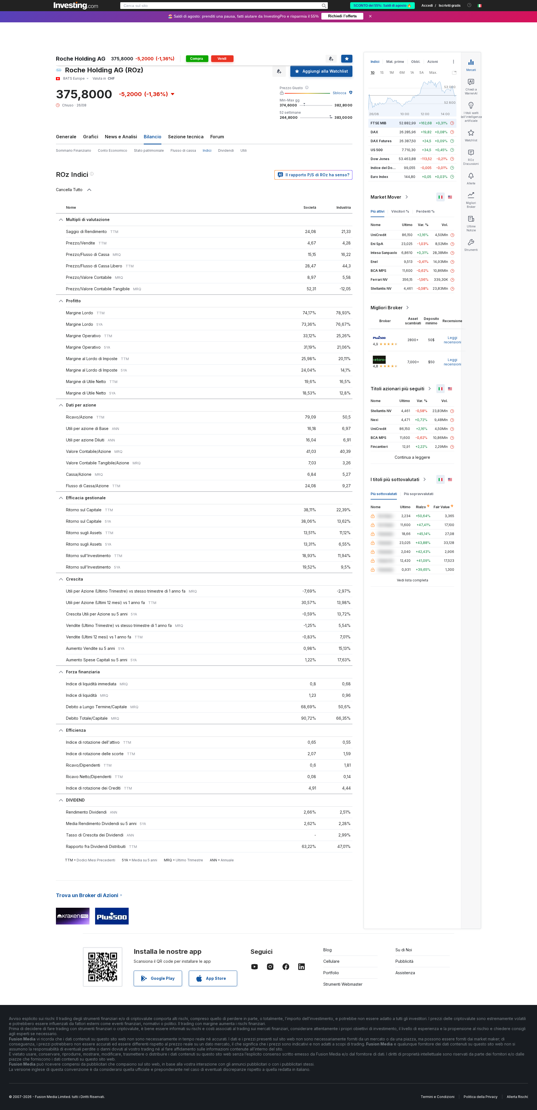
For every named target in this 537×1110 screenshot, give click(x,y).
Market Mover (386, 197)
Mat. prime (395, 62)
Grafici (90, 136)
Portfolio (331, 972)
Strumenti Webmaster (342, 984)
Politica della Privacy (481, 1097)
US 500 (377, 150)
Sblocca (339, 93)
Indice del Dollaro (385, 168)
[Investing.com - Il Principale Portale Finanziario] (76, 5)
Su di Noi (403, 949)
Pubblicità (404, 961)
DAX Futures (381, 141)
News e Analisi (121, 136)
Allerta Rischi (517, 1097)
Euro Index (379, 177)
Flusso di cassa (183, 150)
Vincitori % (400, 211)
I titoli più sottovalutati (395, 479)
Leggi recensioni (452, 340)
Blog (327, 949)
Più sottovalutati (384, 494)
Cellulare (331, 961)
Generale (66, 136)
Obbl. (415, 62)
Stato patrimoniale (149, 150)
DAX (374, 132)
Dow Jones (380, 159)
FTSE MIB (378, 123)
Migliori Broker (387, 307)
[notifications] (469, 5)
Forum (217, 136)
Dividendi (226, 150)
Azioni (432, 62)
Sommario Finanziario (73, 150)
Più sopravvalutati (418, 494)
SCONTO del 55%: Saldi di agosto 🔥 (382, 6)
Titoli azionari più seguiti (397, 388)
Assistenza (405, 972)
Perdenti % (425, 211)
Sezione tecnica (186, 136)
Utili (244, 150)
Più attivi (377, 211)
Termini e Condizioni (437, 1097)
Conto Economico (112, 150)
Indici (375, 62)
